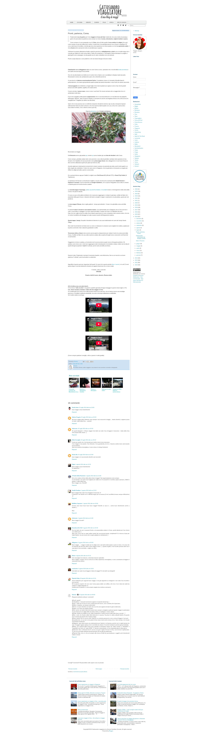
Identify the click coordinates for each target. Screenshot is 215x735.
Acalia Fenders (76, 490)
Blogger (111, 731)
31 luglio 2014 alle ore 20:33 (88, 417)
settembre (139, 225)
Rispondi (74, 412)
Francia (137, 126)
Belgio (136, 106)
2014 (136, 216)
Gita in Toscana (140, 240)
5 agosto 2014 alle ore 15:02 (86, 568)
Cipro (136, 116)
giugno (138, 243)
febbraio (138, 252)
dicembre (139, 218)
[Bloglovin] (126, 26)
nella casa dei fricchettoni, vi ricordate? (97, 189)
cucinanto (75, 568)
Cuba (136, 124)
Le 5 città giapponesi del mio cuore (126, 684)
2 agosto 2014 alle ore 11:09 (85, 518)
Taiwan (136, 160)
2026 (136, 189)
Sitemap (137, 30)
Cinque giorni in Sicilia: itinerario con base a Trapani (91, 693)
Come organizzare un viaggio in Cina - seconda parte (92, 701)
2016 (136, 212)
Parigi (136, 150)
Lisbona (137, 142)
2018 (136, 207)
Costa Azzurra (138, 122)
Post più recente (72, 668)
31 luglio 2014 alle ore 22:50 (85, 454)
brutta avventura (122, 69)
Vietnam (137, 164)
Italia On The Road (140, 136)
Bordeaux (137, 110)
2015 (136, 214)
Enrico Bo (75, 454)
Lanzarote (137, 138)
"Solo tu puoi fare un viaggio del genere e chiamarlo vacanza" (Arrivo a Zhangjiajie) (131, 719)
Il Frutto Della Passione (78, 475)
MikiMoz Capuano (77, 503)
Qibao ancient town (83, 709)
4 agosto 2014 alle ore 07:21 (83, 555)
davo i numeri (115, 264)
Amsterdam (138, 104)
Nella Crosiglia (76, 440)
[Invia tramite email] (86, 361)
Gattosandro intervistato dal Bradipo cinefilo (140, 237)
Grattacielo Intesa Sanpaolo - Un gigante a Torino (130, 693)
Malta (136, 144)
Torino (136, 162)
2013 (136, 258)
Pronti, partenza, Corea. (140, 232)
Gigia (73, 464)
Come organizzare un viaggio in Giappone (89, 684)
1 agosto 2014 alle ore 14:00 (93, 475)
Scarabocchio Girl (77, 528)
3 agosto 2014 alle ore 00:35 (85, 542)
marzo (138, 250)
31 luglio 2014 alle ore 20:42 (88, 440)
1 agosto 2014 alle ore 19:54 (90, 503)
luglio (137, 230)
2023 (136, 196)
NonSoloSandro (139, 148)
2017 (136, 209)
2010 (136, 264)
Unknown (74, 428)
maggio (138, 246)
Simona (74, 594)
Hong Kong (138, 132)
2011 (136, 262)
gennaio (138, 255)
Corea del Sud (75, 363)
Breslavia (137, 112)
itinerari (137, 166)
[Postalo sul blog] (88, 361)
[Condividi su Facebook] (91, 361)
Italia (136, 134)
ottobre (138, 223)
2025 (136, 191)
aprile (138, 248)
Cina (136, 114)
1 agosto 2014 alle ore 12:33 (83, 464)
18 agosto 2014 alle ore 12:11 (88, 578)
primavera (93, 111)
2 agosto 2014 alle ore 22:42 (90, 528)
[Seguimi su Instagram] (118, 26)
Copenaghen (138, 118)
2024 (136, 193)
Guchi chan (75, 407)
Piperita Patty (76, 578)
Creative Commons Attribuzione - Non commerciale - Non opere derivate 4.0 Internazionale (138, 279)
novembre (139, 220)
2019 (136, 205)
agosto (138, 227)
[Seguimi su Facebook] (121, 26)
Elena (73, 555)
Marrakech (137, 146)
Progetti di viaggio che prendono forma (127, 701)
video (81, 363)
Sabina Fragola (76, 417)
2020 (136, 202)
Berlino (136, 108)
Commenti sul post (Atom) (80, 671)
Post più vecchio (124, 668)
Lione (136, 140)
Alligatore (75, 542)
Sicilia (136, 154)
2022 (136, 198)
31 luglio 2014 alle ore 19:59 (86, 407)
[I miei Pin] (123, 26)
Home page (99, 668)
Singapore (137, 156)
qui (86, 155)
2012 (136, 260)
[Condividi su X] (89, 361)
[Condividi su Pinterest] (93, 361)
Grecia (136, 130)
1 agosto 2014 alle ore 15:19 (88, 490)
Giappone (137, 128)
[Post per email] (83, 361)
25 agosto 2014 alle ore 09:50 (87, 594)
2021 (136, 200)
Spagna (137, 158)
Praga (136, 152)
